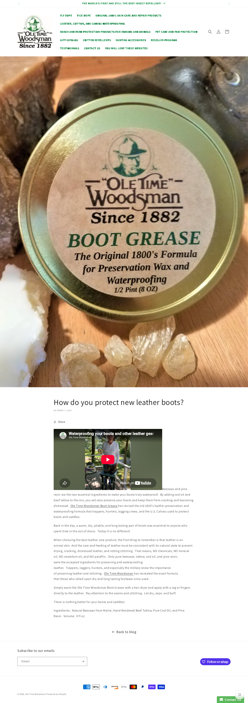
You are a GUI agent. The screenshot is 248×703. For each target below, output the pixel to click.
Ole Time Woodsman (119, 573)
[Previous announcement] (19, 3)
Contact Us (232, 699)
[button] (210, 32)
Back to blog (126, 632)
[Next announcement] (229, 3)
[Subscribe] (82, 661)
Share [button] (61, 422)
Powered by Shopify (56, 694)
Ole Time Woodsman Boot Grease (94, 506)
